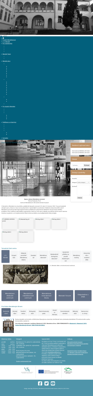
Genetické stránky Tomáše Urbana (76, 351)
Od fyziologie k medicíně (74, 345)
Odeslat (80, 198)
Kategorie (74, 182)
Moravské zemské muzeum (74, 342)
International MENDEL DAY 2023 (81, 152)
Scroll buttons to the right (90, 313)
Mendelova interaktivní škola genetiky (77, 344)
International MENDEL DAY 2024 (81, 151)
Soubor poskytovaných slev (23, 361)
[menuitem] (3, 38)
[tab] (5, 256)
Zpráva (74, 186)
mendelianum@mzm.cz (54, 352)
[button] (90, 393)
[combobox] (78, 165)
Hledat (87, 165)
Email (74, 178)
